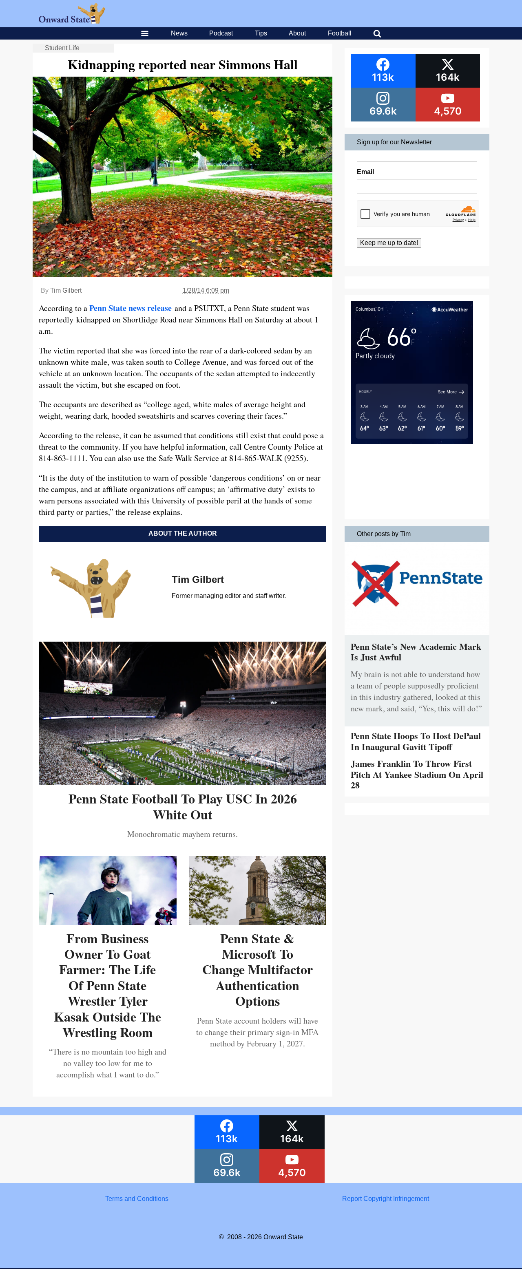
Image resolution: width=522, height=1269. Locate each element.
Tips (261, 33)
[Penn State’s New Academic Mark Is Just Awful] (417, 636)
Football (340, 33)
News (179, 33)
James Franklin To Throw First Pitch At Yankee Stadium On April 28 (417, 774)
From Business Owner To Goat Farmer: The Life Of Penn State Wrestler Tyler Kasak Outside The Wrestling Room (107, 985)
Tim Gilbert (66, 290)
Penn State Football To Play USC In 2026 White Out (183, 806)
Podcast (221, 33)
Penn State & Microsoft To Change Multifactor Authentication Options (257, 970)
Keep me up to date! (389, 242)
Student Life (62, 47)
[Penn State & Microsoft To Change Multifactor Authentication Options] (258, 921)
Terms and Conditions (136, 1198)
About (297, 33)
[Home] (72, 21)
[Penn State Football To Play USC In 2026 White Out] (182, 782)
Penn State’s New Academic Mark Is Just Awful (416, 652)
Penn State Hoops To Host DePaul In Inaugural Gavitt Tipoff (416, 741)
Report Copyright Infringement (385, 1198)
